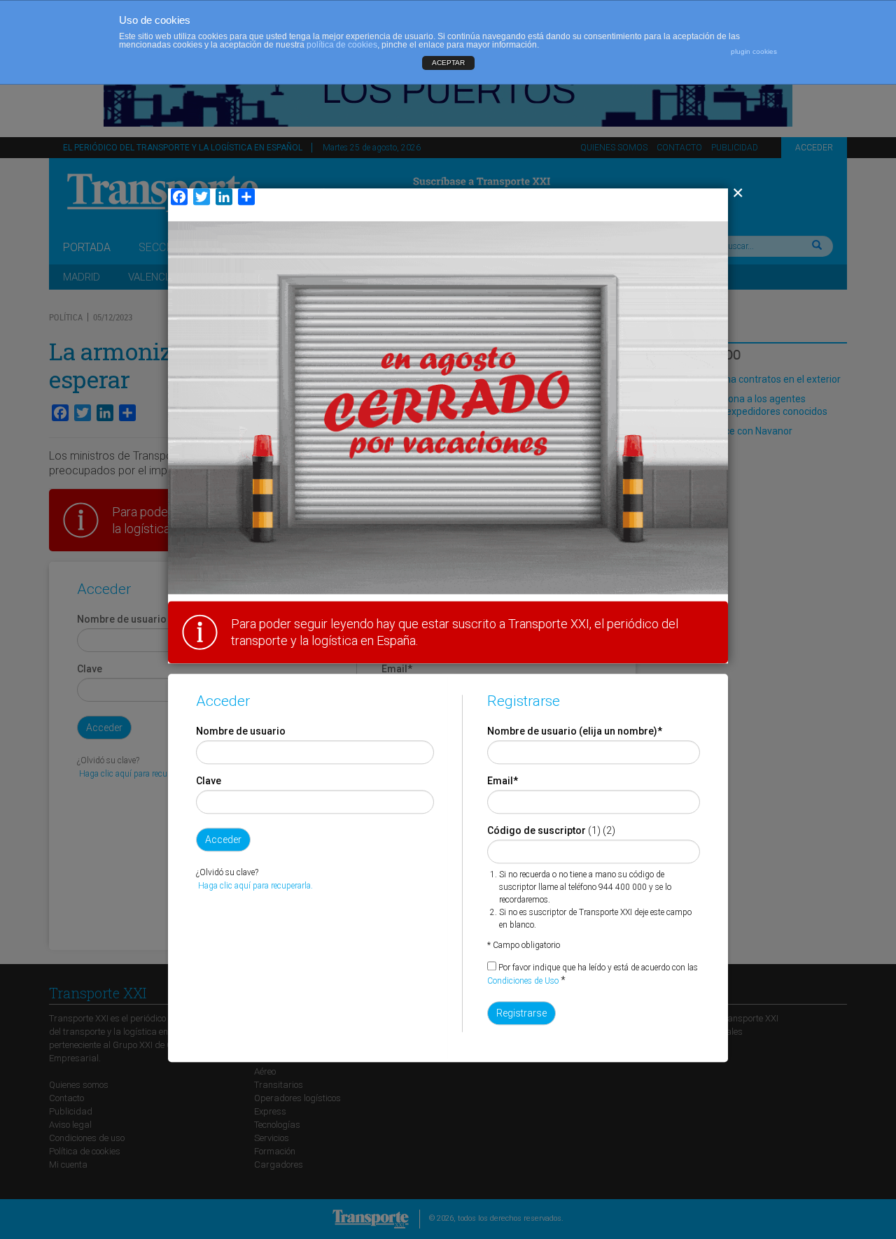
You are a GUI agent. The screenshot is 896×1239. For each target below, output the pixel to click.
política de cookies (342, 45)
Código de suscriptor (536, 830)
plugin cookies (754, 51)
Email (502, 780)
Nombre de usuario (241, 731)
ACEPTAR (448, 62)
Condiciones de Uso (523, 981)
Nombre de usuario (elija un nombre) (574, 731)
